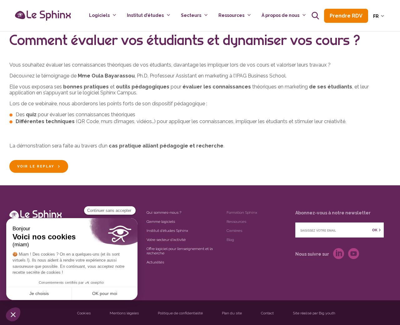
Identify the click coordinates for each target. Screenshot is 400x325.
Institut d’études (145, 15)
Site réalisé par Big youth (314, 313)
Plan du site (232, 313)
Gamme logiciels (161, 221)
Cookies (84, 313)
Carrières (234, 230)
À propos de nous (280, 15)
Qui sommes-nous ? (164, 212)
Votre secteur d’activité (166, 240)
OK (375, 230)
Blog (230, 240)
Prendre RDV (346, 16)
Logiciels (99, 15)
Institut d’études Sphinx (167, 230)
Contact (267, 313)
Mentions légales (124, 313)
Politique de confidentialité (180, 313)
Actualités (155, 262)
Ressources (231, 15)
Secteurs (191, 15)
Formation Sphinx (242, 212)
